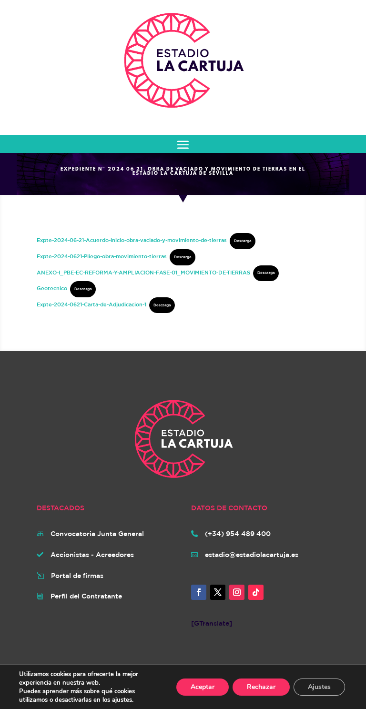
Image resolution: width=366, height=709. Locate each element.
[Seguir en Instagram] (236, 592)
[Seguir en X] (217, 592)
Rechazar (261, 686)
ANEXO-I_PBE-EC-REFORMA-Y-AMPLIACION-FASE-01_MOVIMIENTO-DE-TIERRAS (143, 272)
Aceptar (202, 686)
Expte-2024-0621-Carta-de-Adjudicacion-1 (91, 304)
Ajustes (319, 686)
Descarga (243, 240)
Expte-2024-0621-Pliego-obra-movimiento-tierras (102, 256)
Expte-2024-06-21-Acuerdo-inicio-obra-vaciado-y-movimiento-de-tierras (132, 240)
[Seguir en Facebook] (198, 592)
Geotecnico (52, 288)
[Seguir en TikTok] (256, 592)
